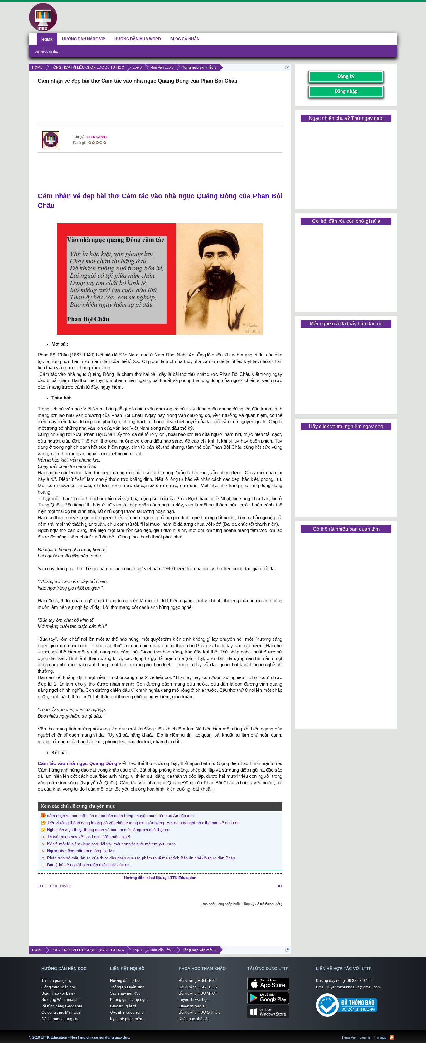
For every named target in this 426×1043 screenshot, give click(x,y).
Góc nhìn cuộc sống (127, 1012)
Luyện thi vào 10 (193, 1006)
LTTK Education (131, 1033)
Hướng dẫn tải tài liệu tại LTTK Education (160, 878)
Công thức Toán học (58, 987)
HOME (47, 39)
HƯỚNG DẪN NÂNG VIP (83, 39)
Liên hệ (365, 1037)
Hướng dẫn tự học (125, 980)
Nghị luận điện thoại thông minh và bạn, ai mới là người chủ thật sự (108, 829)
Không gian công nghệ (129, 1000)
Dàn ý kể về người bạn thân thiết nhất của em (89, 865)
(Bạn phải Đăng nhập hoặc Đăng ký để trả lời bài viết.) (241, 904)
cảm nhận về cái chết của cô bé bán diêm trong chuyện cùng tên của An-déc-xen (120, 815)
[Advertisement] (160, 104)
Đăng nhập (346, 91)
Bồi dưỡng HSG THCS (198, 987)
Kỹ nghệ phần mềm (126, 1019)
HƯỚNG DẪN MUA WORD (137, 39)
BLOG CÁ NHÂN (185, 39)
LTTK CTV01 (97, 137)
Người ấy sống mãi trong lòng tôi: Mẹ (81, 851)
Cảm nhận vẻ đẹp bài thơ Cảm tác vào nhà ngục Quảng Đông (137, 196)
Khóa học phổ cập (194, 1019)
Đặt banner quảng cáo (60, 1019)
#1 (280, 886)
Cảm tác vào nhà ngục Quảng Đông (77, 763)
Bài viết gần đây (47, 51)
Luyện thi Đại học (193, 1000)
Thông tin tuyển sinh (127, 987)
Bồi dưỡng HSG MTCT (198, 993)
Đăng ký (346, 76)
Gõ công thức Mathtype (61, 1012)
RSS (392, 1037)
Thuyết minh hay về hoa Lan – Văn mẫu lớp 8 (88, 837)
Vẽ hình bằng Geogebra (61, 1006)
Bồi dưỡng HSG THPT (197, 980)
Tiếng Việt (348, 1037)
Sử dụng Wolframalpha (61, 1000)
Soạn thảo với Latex (58, 993)
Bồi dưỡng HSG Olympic (199, 1012)
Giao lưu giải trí (123, 1006)
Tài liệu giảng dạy (56, 980)
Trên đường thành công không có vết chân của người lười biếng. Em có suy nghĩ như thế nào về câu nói (142, 823)
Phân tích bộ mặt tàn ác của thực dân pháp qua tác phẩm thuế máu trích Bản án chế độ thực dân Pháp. (141, 858)
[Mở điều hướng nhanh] (287, 67)
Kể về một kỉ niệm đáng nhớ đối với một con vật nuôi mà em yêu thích (111, 844)
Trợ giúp (380, 1037)
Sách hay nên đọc (125, 993)
